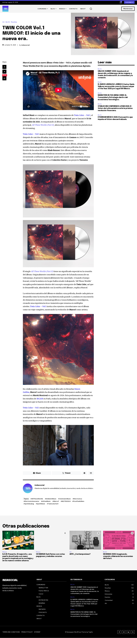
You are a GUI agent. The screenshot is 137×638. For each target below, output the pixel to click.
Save (5, 75)
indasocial (25, 45)
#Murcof (55, 501)
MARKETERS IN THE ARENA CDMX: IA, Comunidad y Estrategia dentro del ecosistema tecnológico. (113, 97)
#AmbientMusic (50, 499)
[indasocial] (27, 488)
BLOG (8, 22)
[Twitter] (4, 72)
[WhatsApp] (4, 78)
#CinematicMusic (64, 499)
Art (3, 22)
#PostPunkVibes (78, 501)
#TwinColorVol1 (53, 504)
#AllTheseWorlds (36, 499)
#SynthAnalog (29, 504)
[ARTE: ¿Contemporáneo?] (85, 540)
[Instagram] (124, 632)
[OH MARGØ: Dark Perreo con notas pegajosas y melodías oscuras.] (52, 540)
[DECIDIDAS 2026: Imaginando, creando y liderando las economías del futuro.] (119, 540)
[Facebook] (4, 67)
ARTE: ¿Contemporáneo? (80, 554)
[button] (91, 9)
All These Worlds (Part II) (42, 271)
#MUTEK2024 (66, 501)
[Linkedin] (128, 632)
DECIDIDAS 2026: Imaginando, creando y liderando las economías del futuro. (118, 556)
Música (4, 552)
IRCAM (40, 399)
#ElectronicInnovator (31, 501)
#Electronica (77, 499)
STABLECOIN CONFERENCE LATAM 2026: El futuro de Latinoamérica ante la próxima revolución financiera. (115, 108)
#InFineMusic (46, 501)
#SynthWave (40, 504)
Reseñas (14, 22)
